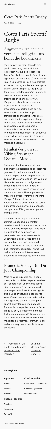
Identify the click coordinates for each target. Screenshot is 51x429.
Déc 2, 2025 (9, 23)
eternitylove (9, 4)
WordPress (19, 423)
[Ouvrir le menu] (45, 4)
